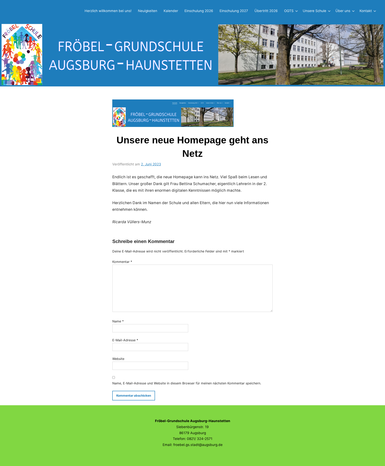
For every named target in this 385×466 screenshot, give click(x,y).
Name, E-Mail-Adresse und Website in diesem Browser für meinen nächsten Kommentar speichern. (186, 383)
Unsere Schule (314, 11)
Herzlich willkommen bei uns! (108, 11)
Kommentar (122, 262)
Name (118, 321)
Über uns (342, 11)
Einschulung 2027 (234, 11)
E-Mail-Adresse (125, 340)
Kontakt (366, 11)
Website (118, 359)
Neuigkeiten (147, 11)
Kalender (171, 11)
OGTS (289, 11)
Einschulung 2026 (198, 11)
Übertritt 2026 (266, 11)
